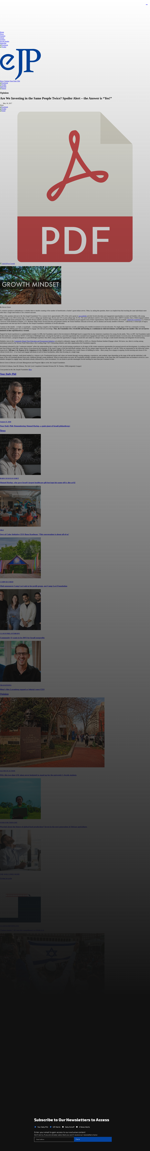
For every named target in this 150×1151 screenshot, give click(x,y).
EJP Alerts (56, 1127)
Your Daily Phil (42, 1127)
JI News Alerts (84, 1127)
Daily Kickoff (69, 1127)
